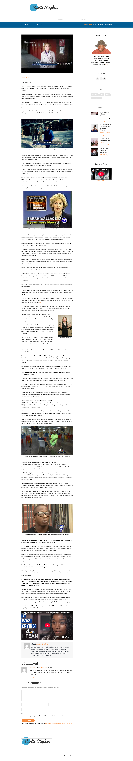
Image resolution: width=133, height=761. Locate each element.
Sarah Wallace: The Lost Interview (105, 150)
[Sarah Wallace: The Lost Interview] (47, 54)
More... (107, 64)
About (38, 17)
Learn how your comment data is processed (58, 723)
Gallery (72, 17)
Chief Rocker (60, 18)
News (107, 94)
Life (94, 17)
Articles (50, 17)
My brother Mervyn (83, 18)
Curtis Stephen (33, 77)
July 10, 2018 (103, 142)
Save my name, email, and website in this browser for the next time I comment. (45, 716)
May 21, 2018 (25, 77)
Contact (106, 17)
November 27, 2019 (105, 132)
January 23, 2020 (104, 118)
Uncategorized (96, 98)
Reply (32, 677)
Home (27, 17)
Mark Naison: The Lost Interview (104, 114)
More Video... (101, 180)
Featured (89, 24)
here (40, 302)
